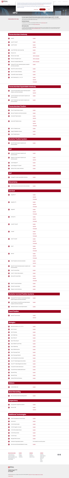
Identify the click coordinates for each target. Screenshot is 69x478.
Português (35, 81)
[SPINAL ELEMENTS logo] (5, 1)
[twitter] (60, 454)
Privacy (34, 474)
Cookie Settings (10, 476)
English (34, 38)
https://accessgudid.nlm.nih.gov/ (36, 28)
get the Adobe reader (37, 24)
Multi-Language (36, 55)
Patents (30, 474)
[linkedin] (58, 454)
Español (34, 47)
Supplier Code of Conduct (39, 474)
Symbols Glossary (43, 22)
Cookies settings (36, 9)
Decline (49, 9)
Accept (42, 9)
